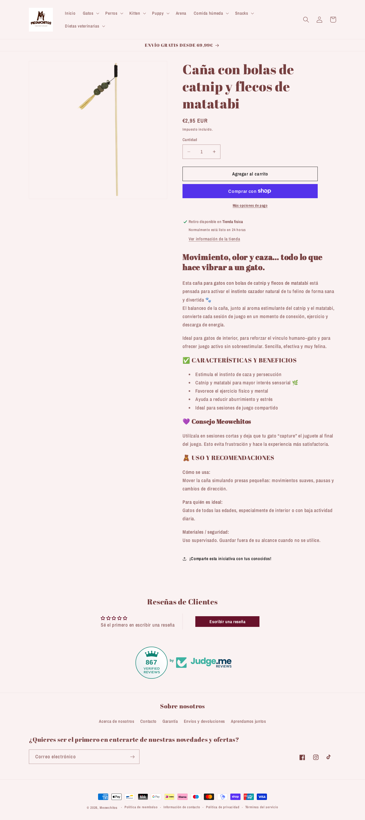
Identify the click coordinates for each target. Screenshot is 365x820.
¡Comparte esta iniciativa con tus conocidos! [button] (230, 558)
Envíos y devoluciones (204, 721)
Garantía (170, 721)
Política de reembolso (141, 807)
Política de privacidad (222, 807)
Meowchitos (109, 807)
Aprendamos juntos (248, 721)
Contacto (148, 721)
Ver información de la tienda (214, 239)
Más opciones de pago (250, 205)
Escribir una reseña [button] (227, 621)
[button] (90, 13)
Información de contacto (182, 807)
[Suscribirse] (132, 757)
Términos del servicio (261, 807)
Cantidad (190, 139)
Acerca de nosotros (116, 721)
